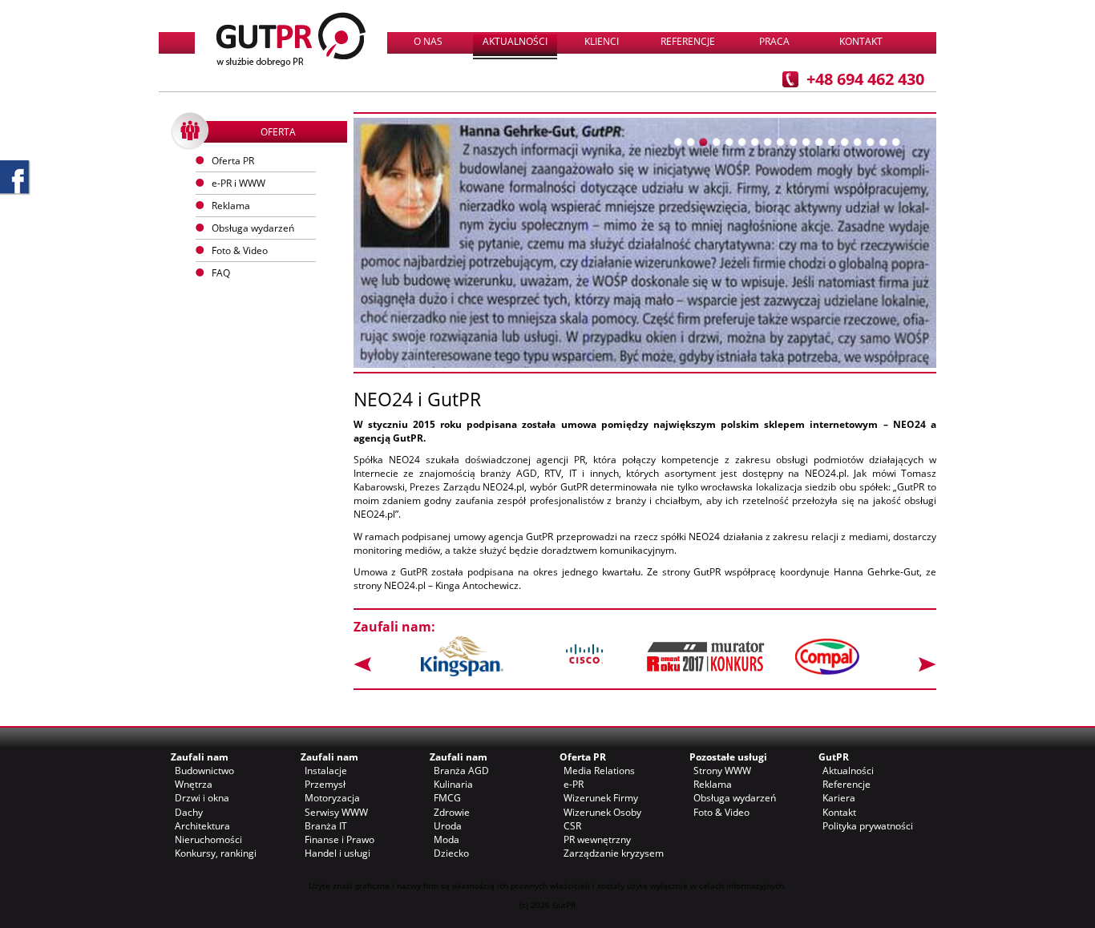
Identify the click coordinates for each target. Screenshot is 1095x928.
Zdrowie (452, 812)
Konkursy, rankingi (216, 853)
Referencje (688, 41)
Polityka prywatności (867, 826)
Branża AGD (461, 770)
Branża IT (326, 826)
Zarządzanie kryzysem (614, 853)
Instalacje (326, 770)
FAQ (221, 273)
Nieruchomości (208, 839)
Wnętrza (193, 784)
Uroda (448, 826)
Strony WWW (722, 770)
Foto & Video (721, 812)
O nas (428, 41)
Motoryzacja (332, 798)
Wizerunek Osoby (602, 812)
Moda (446, 839)
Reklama (712, 784)
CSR (572, 826)
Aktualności (515, 41)
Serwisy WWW (336, 812)
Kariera (838, 798)
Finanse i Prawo (339, 839)
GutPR (833, 757)
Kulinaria (453, 784)
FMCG (447, 798)
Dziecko (451, 853)
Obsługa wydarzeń (253, 228)
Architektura (202, 826)
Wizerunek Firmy (601, 798)
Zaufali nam (199, 757)
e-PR (574, 784)
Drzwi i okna (202, 798)
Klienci (601, 41)
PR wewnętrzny (597, 839)
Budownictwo (204, 770)
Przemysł (325, 784)
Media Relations (599, 770)
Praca (774, 41)
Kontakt (861, 41)
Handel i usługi (337, 853)
